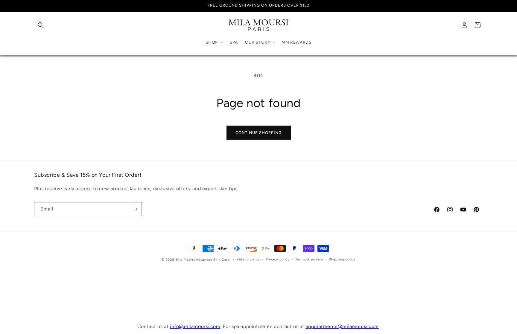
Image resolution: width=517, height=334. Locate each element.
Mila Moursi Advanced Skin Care (203, 260)
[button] (40, 25)
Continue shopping (258, 132)
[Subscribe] (135, 209)
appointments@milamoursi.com (342, 326)
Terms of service (309, 259)
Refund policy (248, 259)
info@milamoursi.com (195, 326)
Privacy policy (278, 259)
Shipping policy (342, 259)
